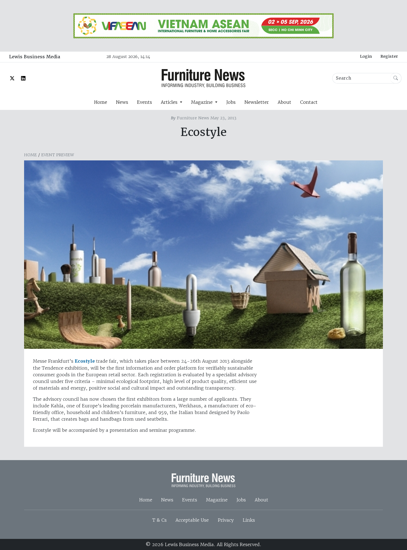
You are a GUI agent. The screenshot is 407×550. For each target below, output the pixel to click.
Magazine (217, 500)
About (284, 102)
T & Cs (159, 520)
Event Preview (57, 154)
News (122, 102)
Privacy (226, 520)
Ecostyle (85, 361)
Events (144, 102)
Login (366, 56)
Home (100, 102)
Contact (309, 102)
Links (249, 520)
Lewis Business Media (34, 57)
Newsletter (256, 102)
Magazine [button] (202, 102)
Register (389, 56)
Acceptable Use (192, 520)
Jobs (231, 102)
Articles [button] (170, 102)
